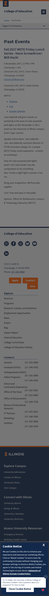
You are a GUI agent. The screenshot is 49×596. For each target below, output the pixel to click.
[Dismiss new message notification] (45, 577)
